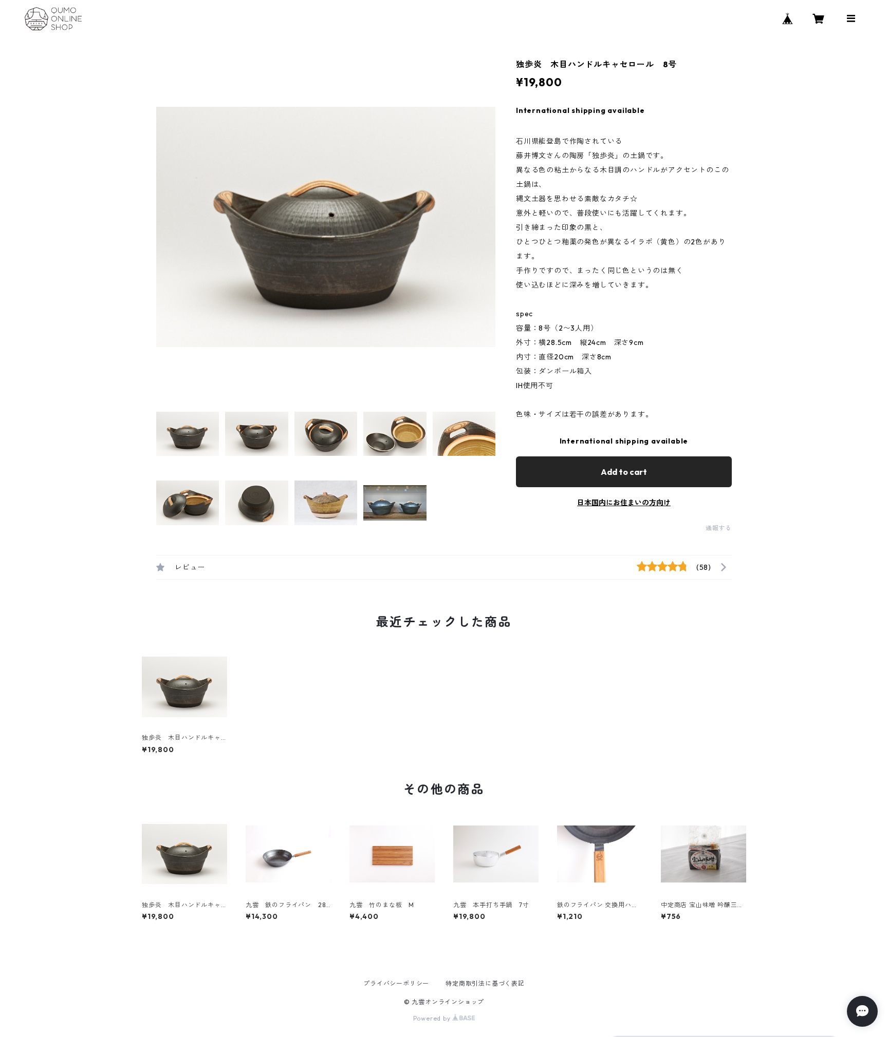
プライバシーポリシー (396, 983)
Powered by (433, 1018)
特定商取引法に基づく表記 (485, 983)
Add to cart (624, 472)
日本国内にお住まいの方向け (624, 502)
